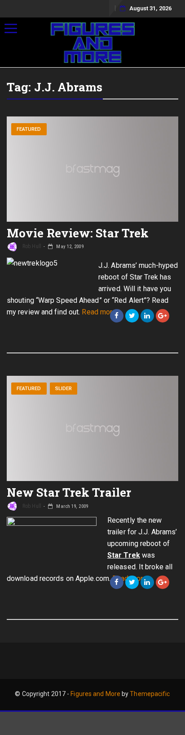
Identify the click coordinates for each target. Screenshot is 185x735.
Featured (29, 129)
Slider (63, 388)
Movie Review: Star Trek (78, 233)
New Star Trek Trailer (69, 492)
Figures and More (95, 693)
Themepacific (150, 693)
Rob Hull (31, 246)
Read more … (102, 312)
